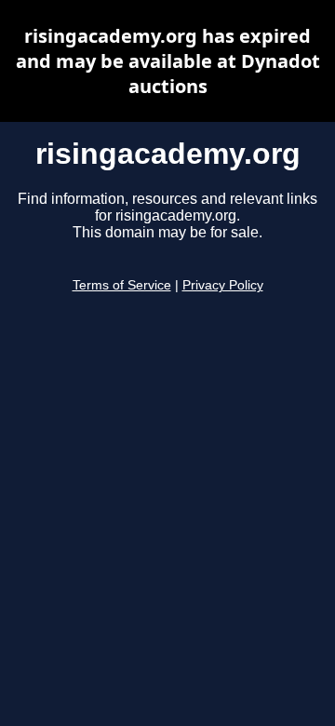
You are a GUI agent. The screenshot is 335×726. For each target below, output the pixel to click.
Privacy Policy (222, 285)
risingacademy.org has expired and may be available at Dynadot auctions (168, 61)
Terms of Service (122, 285)
